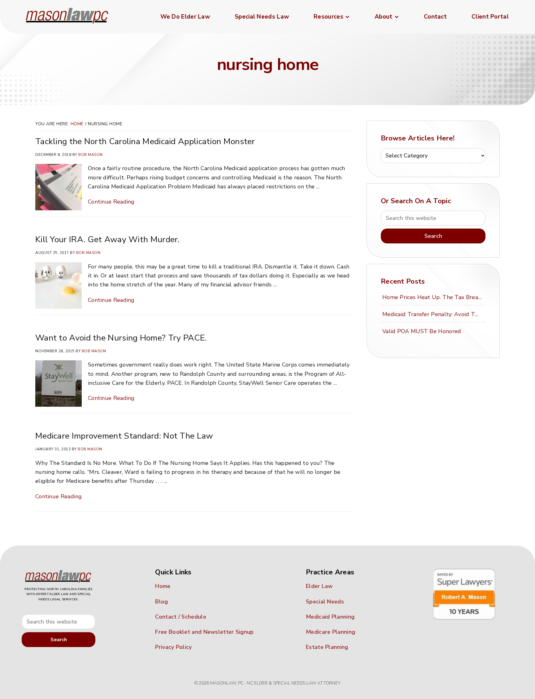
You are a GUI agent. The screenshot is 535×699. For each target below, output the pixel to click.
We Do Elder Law (185, 17)
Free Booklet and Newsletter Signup (204, 632)
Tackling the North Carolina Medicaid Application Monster (145, 141)
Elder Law (319, 586)
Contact (435, 17)
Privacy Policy (173, 647)
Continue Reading (111, 201)
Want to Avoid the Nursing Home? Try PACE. (121, 338)
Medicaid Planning (330, 616)
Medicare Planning (330, 632)
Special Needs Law (262, 17)
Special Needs (325, 601)
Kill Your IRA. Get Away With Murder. (107, 239)
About (384, 17)
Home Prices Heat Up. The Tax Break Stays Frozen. (432, 297)
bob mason (90, 154)
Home (77, 124)
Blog (161, 601)
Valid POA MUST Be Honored (421, 331)
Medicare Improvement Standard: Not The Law (124, 436)
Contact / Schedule (180, 616)
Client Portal (490, 17)
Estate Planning (327, 647)
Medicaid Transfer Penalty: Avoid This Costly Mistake (432, 314)
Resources (328, 17)
